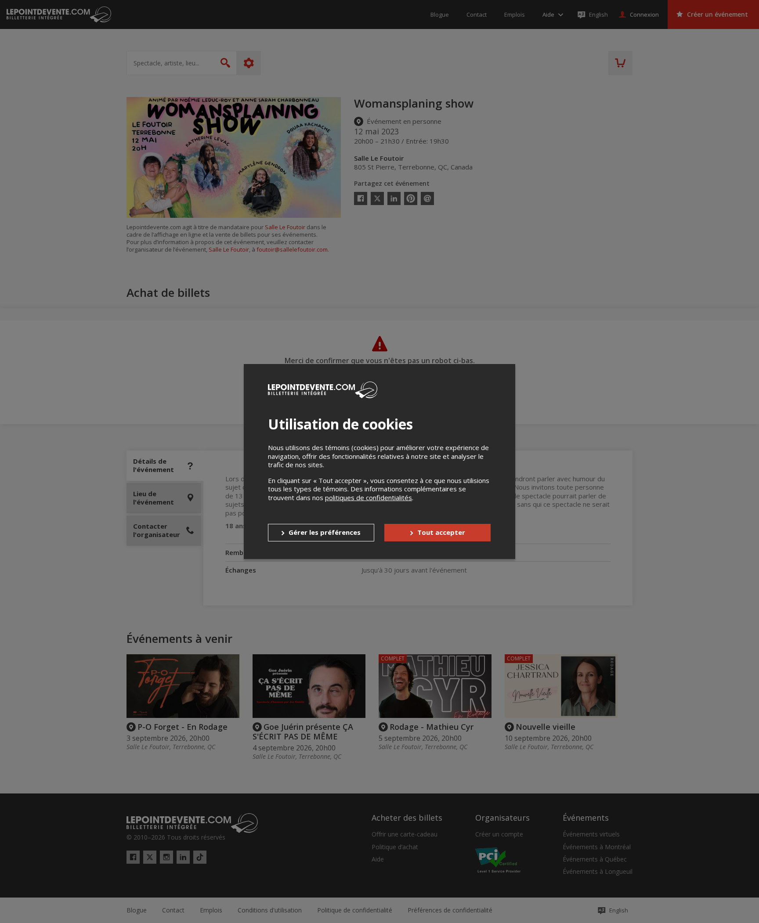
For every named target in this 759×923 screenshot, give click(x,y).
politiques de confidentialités (368, 497)
